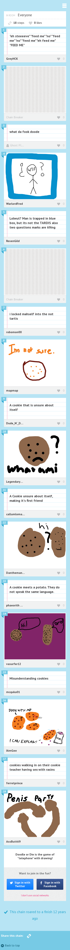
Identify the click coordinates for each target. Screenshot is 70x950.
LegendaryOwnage (18, 481)
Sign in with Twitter (22, 884)
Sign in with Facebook (52, 884)
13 (4, 581)
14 (4, 613)
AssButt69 (13, 841)
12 (4, 522)
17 (4, 759)
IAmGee (11, 750)
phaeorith (13, 605)
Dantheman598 (16, 573)
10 (4, 431)
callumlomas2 (15, 514)
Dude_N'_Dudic (16, 423)
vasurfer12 (13, 664)
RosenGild (13, 241)
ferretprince (14, 783)
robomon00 (14, 332)
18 (4, 791)
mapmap (12, 390)
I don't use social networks (35, 895)
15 (4, 672)
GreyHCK (12, 58)
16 (4, 700)
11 (4, 490)
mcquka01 (13, 692)
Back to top (12, 945)
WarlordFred (14, 203)
